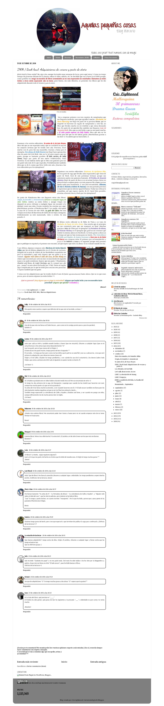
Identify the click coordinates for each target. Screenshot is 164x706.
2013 (115, 413)
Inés (26, 556)
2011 (115, 419)
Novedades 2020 (82, 57)
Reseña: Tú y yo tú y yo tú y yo (124, 310)
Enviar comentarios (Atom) (36, 666)
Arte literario (118, 301)
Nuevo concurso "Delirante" (131, 207)
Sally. (26, 304)
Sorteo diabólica (127, 256)
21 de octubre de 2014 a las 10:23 (39, 556)
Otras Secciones (110, 57)
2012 (115, 416)
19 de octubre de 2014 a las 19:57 (41, 339)
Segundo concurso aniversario (132, 268)
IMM (34, 292)
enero (117, 410)
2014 (115, 346)
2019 (115, 332)
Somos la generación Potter (122, 245)
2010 (115, 421)
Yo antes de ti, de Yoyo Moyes (125, 362)
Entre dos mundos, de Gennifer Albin (127, 356)
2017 (115, 338)
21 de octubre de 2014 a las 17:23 (41, 577)
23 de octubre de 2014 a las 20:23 (40, 593)
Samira (27, 517)
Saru (97, 182)
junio (117, 396)
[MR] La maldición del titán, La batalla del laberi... (129, 381)
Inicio (49, 57)
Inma (76, 241)
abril (116, 401)
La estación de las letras (33, 535)
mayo (117, 399)
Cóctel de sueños (120, 287)
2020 (115, 329)
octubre (118, 354)
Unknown (28, 409)
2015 (115, 343)
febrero (118, 407)
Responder (27, 314)
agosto (117, 390)
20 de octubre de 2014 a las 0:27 (40, 450)
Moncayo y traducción (121, 298)
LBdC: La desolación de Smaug (125, 374)
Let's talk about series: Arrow (125, 372)
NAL (38, 292)
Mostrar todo (143, 318)
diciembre (118, 348)
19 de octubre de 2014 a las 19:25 (40, 304)
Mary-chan (29, 489)
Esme (98, 122)
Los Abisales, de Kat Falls (123, 369)
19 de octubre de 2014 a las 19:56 (38, 320)
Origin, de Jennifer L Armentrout (126, 359)
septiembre (119, 388)
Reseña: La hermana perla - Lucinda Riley (128, 315)
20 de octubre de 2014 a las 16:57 (44, 489)
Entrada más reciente (27, 662)
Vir (93, 182)
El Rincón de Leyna (120, 308)
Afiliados (96, 57)
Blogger (101, 700)
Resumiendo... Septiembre (124, 384)
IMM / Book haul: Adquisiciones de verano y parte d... (130, 365)
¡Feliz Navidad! (126, 233)
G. (25, 320)
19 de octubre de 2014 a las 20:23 (39, 376)
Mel (26, 376)
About (57, 57)
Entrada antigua (98, 662)
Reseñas (68, 57)
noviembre (119, 351)
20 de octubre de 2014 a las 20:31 (53, 535)
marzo (117, 404)
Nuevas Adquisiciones (48, 292)
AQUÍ (145, 157)
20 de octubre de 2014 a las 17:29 (41, 517)
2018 (115, 335)
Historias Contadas (120, 313)
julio (116, 393)
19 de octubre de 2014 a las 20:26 (43, 409)
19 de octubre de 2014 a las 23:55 (42, 432)
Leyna (27, 339)
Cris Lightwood (32, 290)
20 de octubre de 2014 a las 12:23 (44, 471)
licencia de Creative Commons (55, 683)
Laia (26, 450)
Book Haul (28, 292)
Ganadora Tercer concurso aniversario (130, 193)
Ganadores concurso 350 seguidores (130, 220)
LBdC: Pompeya (120, 377)
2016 (115, 340)
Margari (28, 432)
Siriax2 (27, 577)
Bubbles (69, 241)
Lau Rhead (28, 471)
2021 (115, 327)
